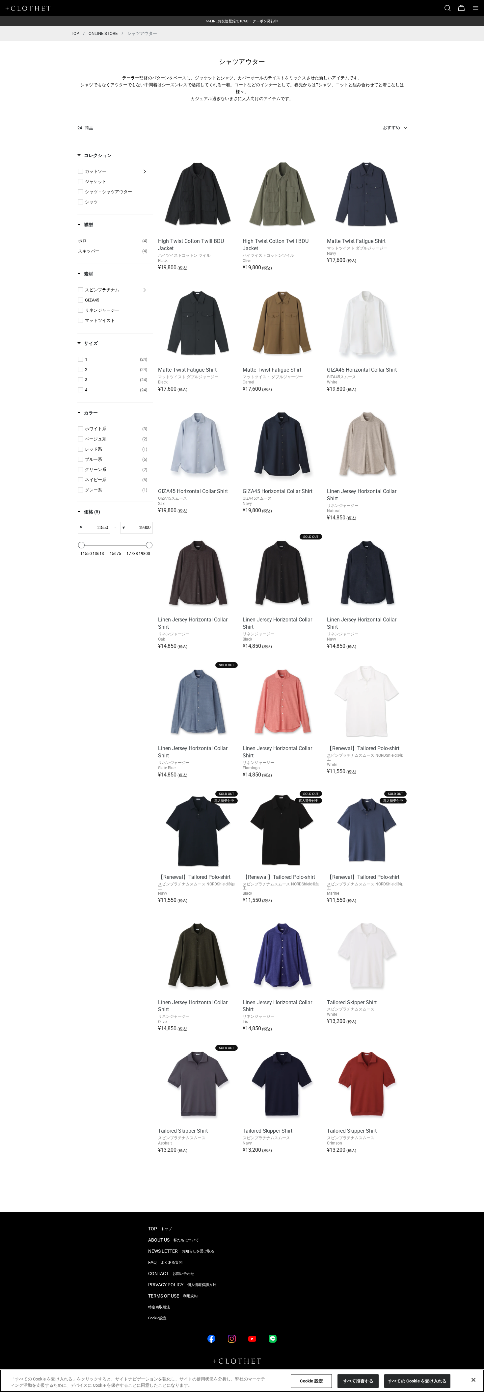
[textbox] (96, 527)
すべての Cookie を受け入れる (417, 1381)
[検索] (450, 8)
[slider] (81, 545)
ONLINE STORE (103, 33)
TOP (75, 33)
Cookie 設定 (311, 1381)
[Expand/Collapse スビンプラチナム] (145, 290)
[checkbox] (80, 171)
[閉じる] (473, 1380)
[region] (242, 1380)
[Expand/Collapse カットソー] (145, 171)
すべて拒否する (358, 1381)
